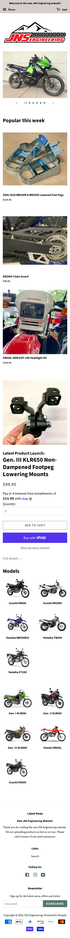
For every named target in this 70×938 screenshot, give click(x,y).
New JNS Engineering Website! (35, 821)
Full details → (12, 558)
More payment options (35, 547)
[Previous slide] (17, 103)
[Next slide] (53, 103)
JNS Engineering (33, 915)
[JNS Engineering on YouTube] (43, 875)
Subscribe (55, 904)
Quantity (9, 504)
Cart (64, 10)
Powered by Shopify (55, 915)
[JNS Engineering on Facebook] (27, 875)
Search (35, 856)
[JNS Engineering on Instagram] (35, 875)
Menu (11, 9)
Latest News (35, 814)
